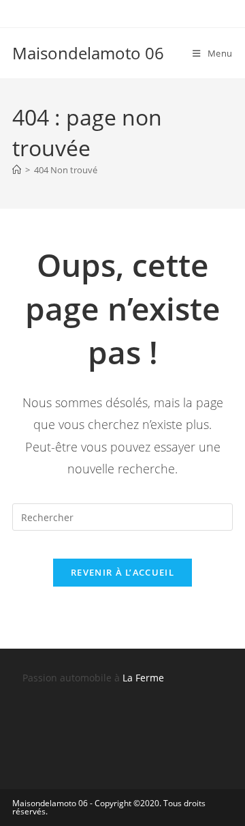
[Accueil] (16, 170)
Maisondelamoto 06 (88, 53)
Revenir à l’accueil (122, 572)
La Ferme (143, 677)
